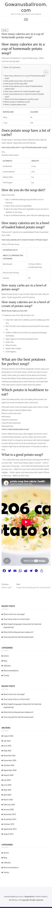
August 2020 (8, 775)
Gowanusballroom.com (26, 7)
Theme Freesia (41, 896)
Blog (5, 30)
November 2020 (9, 760)
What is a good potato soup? (15, 104)
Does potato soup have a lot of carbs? (19, 81)
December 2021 (9, 755)
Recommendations (11, 670)
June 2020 (7, 785)
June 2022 (7, 745)
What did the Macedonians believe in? (18, 632)
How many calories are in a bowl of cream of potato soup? (24, 95)
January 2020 (8, 809)
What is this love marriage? (14, 614)
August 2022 (8, 736)
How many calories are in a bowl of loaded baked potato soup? (23, 87)
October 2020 (8, 765)
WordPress (13, 900)
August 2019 (8, 834)
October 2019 (8, 824)
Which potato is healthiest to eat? (17, 102)
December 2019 (9, 814)
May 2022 (7, 750)
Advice (6, 656)
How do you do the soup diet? (16, 83)
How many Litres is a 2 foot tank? (16, 619)
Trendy (6, 675)
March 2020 (8, 799)
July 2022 (7, 741)
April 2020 (7, 795)
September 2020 (9, 770)
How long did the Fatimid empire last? (18, 637)
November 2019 (9, 819)
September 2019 (9, 829)
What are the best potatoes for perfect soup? (22, 99)
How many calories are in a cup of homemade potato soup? (23, 35)
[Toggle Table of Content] (45, 72)
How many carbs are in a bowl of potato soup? (22, 91)
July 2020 (7, 780)
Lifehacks (7, 665)
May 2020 (7, 790)
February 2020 (9, 804)
